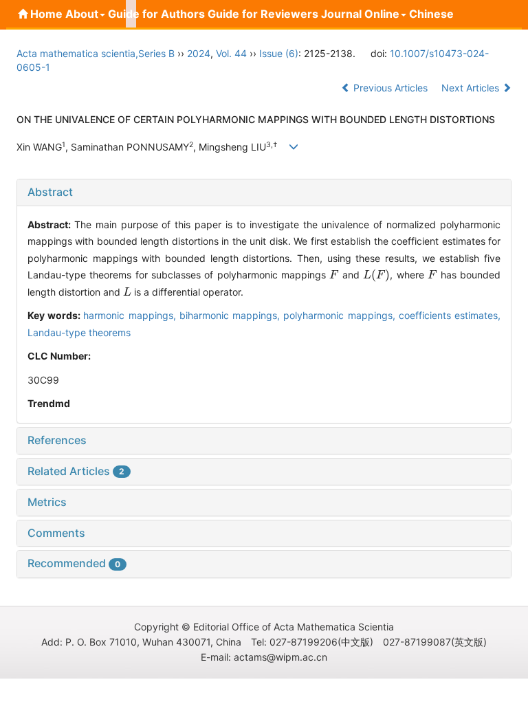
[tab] (264, 192)
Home (45, 14)
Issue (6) (278, 53)
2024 (198, 53)
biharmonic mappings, (231, 315)
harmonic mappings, (131, 315)
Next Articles (471, 88)
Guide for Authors (156, 14)
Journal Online (360, 14)
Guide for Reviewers (263, 14)
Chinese (431, 14)
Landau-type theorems (79, 332)
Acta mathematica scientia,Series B (95, 53)
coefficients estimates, (449, 315)
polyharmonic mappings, (340, 315)
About (81, 14)
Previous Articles (390, 88)
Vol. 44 (231, 53)
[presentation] (334, 274)
